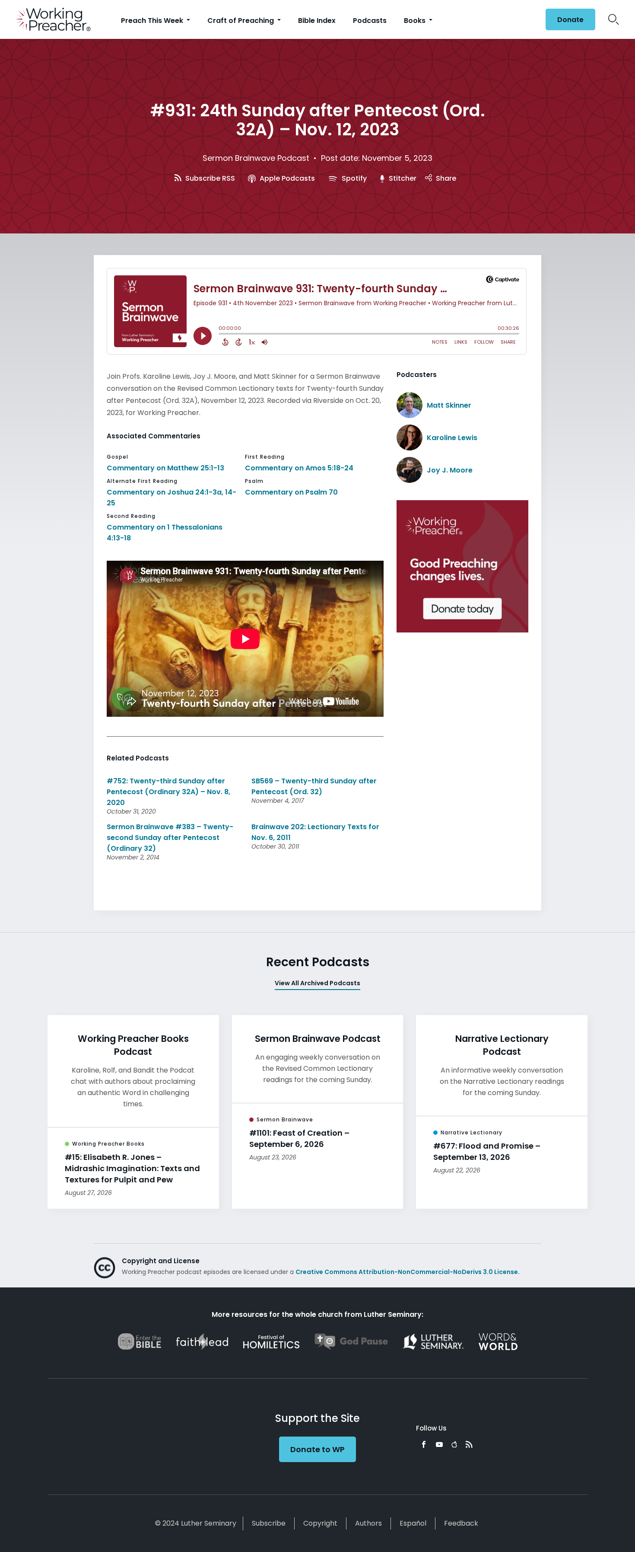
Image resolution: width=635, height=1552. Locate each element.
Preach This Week (153, 21)
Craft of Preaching (241, 21)
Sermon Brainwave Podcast (256, 158)
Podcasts (370, 21)
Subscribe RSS (209, 178)
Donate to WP (317, 1449)
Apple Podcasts (286, 178)
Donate (570, 20)
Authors (368, 1523)
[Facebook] (424, 1444)
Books (415, 21)
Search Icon (613, 19)
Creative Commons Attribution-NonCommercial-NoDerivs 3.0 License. (407, 1272)
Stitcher (401, 178)
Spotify (353, 178)
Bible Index (317, 21)
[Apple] (454, 1444)
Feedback (461, 1523)
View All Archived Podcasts (317, 983)
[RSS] (469, 1444)
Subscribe (269, 1523)
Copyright (320, 1523)
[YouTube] (439, 1444)
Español (413, 1523)
